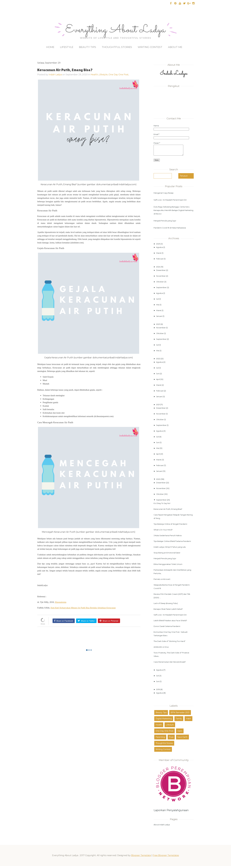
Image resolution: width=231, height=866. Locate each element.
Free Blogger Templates (166, 855)
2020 (158, 479)
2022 (158, 359)
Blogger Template (141, 855)
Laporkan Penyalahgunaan (171, 810)
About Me (175, 47)
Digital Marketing (164, 718)
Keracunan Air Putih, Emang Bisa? (168, 509)
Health (159, 725)
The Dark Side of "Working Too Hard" (169, 641)
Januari (159, 316)
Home (50, 47)
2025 (158, 244)
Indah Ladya (55, 74)
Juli (157, 299)
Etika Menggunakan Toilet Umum (168, 564)
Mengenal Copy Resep (164, 193)
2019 (158, 689)
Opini (179, 731)
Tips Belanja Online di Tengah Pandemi (170, 524)
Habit (188, 718)
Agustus (159, 247)
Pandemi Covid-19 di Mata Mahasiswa (170, 228)
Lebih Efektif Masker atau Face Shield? (170, 620)
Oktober (160, 282)
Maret (159, 253)
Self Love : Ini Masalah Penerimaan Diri (170, 200)
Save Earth (182, 737)
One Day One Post (164, 731)
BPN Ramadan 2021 (180, 712)
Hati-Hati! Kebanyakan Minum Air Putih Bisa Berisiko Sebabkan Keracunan (83, 608)
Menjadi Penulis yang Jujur (165, 221)
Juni (158, 373)
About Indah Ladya (162, 825)
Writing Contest (150, 47)
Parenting (160, 737)
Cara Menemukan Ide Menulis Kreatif (169, 662)
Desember (161, 270)
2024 (158, 267)
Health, (95, 74)
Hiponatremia (60, 602)
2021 (158, 404)
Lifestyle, (104, 74)
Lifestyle (66, 47)
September (161, 287)
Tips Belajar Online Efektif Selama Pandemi (172, 541)
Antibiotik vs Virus (161, 647)
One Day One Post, (119, 74)
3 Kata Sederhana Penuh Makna (168, 535)
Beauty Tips (87, 47)
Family (179, 718)
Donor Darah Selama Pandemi (167, 626)
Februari (160, 259)
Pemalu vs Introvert (162, 579)
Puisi (171, 737)
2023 (158, 324)
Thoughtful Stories (117, 47)
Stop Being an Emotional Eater (167, 553)
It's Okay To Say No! (162, 503)
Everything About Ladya (115, 30)
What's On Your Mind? (163, 530)
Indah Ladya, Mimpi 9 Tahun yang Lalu (170, 547)
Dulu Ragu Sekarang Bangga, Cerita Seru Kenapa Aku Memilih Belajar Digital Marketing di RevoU (173, 210)
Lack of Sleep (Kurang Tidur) (166, 603)
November (161, 276)
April (158, 379)
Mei (158, 305)
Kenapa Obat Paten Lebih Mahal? (168, 609)
